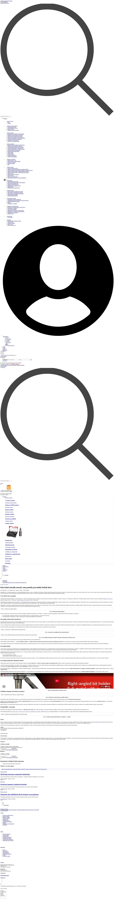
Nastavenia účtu (11, 345)
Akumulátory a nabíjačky (12, 203)
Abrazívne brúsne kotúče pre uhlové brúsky (16, 147)
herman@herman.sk (4, 875)
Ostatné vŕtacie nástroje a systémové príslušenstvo (17, 177)
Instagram (2, 353)
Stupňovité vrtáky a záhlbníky (13, 174)
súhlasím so (10, 749)
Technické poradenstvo (7, 837)
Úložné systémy (11, 222)
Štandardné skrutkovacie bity (13, 181)
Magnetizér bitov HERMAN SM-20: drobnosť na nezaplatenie (19, 794)
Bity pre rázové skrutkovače (13, 183)
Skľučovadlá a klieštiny (12, 209)
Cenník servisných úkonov (8, 839)
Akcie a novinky (10, 121)
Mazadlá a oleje (10, 213)
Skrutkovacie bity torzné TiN (13, 184)
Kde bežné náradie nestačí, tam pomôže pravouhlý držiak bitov (14, 582)
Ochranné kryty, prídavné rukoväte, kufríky (16, 210)
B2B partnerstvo (6, 852)
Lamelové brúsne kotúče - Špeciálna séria (15, 148)
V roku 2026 (10, 217)
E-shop (1, 809)
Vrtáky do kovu (10, 173)
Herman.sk (5, 580)
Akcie (9, 122)
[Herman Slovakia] (4, 809)
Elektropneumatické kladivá (13, 194)
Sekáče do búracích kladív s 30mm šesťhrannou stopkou (18, 171)
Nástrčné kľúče (10, 186)
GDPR (37, 809)
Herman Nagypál (3, 771)
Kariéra (4, 348)
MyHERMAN (5, 566)
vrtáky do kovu (22, 711)
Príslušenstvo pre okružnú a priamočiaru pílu (16, 211)
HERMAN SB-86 (98, 722)
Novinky (9, 123)
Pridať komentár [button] (18, 761)
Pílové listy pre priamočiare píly (13, 141)
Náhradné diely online (7, 838)
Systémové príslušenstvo (12, 156)
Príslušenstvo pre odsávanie (13, 212)
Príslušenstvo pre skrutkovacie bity (14, 185)
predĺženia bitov (34, 711)
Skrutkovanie (9, 180)
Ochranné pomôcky (11, 223)
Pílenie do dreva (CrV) (12, 160)
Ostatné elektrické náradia (12, 195)
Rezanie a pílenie (10, 132)
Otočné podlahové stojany (12, 128)
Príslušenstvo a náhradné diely (12, 206)
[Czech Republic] (3, 891)
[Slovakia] (3, 890)
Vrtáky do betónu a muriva (13, 168)
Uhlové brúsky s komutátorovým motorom (16, 193)
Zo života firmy (43, 769)
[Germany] (3, 894)
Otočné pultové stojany (12, 127)
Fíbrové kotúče (10, 153)
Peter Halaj (2, 781)
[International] (3, 895)
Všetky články (6, 805)
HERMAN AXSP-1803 (24, 600)
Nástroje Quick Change (12, 155)
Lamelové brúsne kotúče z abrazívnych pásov (16, 149)
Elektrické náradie (10, 190)
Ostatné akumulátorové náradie (13, 201)
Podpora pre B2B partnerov (12, 125)
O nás (4, 346)
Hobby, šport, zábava (12, 225)
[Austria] (3, 893)
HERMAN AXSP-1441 (108, 598)
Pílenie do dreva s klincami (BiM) (14, 161)
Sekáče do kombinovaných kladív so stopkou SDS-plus (18, 169)
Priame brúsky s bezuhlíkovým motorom (15, 192)
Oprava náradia (6, 809)
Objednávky (8, 338)
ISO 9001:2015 (6, 851)
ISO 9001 (6, 575)
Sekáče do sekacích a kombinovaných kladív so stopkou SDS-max (20, 170)
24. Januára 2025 (3, 778)
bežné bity (47, 711)
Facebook (2, 351)
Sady (9, 164)
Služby (4, 347)
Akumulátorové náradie (11, 198)
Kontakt (4, 350)
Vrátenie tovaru (6, 836)
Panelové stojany (11, 129)
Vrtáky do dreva (11, 175)
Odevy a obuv (10, 224)
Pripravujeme (9, 216)
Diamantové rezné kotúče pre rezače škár (15, 134)
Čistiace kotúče (10, 152)
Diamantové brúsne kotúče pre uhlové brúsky (16, 144)
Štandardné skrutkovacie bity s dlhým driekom (16, 182)
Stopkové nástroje (11, 154)
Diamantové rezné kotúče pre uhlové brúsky (16, 133)
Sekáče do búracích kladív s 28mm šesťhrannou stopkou (18, 172)
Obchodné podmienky (21, 809)
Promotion (9, 219)
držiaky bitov (27, 711)
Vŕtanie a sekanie (10, 167)
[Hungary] (3, 892)
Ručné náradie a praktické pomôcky (14, 221)
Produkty (5, 118)
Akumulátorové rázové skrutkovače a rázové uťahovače (18, 200)
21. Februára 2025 (3, 798)
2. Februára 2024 (3, 788)
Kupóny (8, 341)
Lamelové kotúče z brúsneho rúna (14, 150)
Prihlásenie (2, 3)
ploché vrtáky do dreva (14, 711)
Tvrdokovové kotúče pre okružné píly (15, 139)
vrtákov (39, 711)
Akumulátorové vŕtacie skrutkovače (14, 199)
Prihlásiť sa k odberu (4, 584)
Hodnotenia (8, 342)
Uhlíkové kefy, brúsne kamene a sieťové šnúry (16, 207)
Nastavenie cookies (32, 809)
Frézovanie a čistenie (11, 162)
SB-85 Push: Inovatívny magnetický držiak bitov (15, 774)
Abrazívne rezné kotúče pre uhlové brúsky (16, 137)
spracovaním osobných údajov (12, 749)
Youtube (2, 352)
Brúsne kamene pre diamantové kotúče (15, 136)
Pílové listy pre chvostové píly (13, 140)
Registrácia (7, 3)
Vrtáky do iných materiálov (13, 176)
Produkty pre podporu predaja (13, 130)
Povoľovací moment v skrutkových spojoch (13, 784)
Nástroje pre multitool (11, 159)
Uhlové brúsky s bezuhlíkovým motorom (15, 191)
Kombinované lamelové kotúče (13, 151)
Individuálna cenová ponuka (8, 840)
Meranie (9, 202)
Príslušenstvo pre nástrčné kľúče (14, 187)
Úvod (7, 337)
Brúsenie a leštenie (10, 143)
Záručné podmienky (13, 809)
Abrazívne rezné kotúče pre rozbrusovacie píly (16, 138)
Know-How (5, 349)
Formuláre (8, 340)
